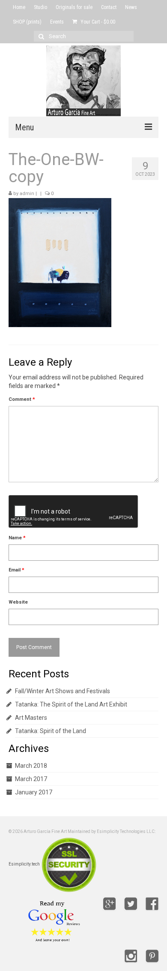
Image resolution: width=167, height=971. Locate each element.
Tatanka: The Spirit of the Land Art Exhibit (71, 704)
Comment (22, 399)
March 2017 (31, 779)
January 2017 (33, 792)
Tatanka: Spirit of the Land (50, 730)
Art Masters (31, 717)
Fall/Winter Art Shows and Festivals (62, 691)
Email (16, 570)
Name (17, 538)
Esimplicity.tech (24, 864)
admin (27, 193)
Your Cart (97, 22)
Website (18, 602)
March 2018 (31, 765)
